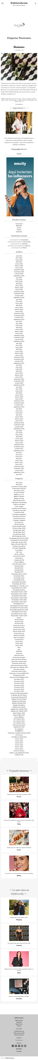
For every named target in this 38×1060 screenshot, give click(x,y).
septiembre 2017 (19, 450)
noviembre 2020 (19, 381)
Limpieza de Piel (19, 560)
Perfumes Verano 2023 (19, 671)
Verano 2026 (19, 749)
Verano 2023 (19, 743)
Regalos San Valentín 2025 (19, 711)
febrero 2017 (19, 462)
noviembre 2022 (19, 337)
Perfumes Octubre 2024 (19, 661)
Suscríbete (19, 1051)
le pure (6, 100)
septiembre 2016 (19, 472)
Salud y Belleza (19, 717)
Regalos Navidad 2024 (19, 703)
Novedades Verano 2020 (19, 614)
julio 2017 (19, 452)
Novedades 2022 (19, 578)
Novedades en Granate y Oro (19, 586)
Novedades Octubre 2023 (19, 598)
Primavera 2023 (19, 683)
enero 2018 (19, 442)
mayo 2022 (19, 347)
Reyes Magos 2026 (19, 715)
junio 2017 (19, 454)
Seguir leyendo (18, 108)
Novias (19, 618)
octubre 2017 (19, 448)
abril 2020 (19, 393)
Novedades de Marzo (19, 584)
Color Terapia (19, 506)
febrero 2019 (19, 419)
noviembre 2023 (19, 315)
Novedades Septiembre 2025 (19, 610)
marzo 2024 (19, 307)
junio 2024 (19, 301)
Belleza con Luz (19, 494)
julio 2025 (19, 278)
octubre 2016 (19, 470)
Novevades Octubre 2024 (19, 616)
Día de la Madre (19, 524)
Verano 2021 (19, 739)
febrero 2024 (19, 309)
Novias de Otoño (19, 627)
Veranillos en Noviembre (19, 737)
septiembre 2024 (19, 297)
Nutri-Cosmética (19, 637)
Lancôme (3, 100)
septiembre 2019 (19, 407)
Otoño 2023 (19, 645)
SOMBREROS (19, 731)
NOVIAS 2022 (19, 619)
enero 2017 (19, 464)
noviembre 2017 (19, 446)
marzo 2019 (19, 417)
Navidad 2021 (19, 568)
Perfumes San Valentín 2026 (19, 667)
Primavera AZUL (19, 691)
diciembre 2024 (19, 291)
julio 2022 (19, 343)
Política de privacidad (19, 1033)
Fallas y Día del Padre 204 (19, 544)
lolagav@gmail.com (19, 149)
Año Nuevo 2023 (19, 490)
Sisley (20, 101)
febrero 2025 (19, 288)
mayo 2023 (19, 325)
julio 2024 (19, 299)
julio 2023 (19, 321)
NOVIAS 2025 (19, 623)
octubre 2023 (19, 317)
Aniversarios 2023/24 (19, 488)
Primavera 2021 (19, 679)
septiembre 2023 (19, 319)
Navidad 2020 (19, 566)
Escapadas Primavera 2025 (19, 540)
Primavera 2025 (19, 687)
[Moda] (19, 817)
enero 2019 (19, 421)
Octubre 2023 (19, 639)
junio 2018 (19, 433)
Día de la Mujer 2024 (19, 528)
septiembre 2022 (19, 341)
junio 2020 (19, 389)
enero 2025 (19, 289)
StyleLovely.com (19, 3)
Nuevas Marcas (19, 633)
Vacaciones (19, 224)
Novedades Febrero (19, 590)
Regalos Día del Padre (19, 701)
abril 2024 (19, 305)
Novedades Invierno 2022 (19, 594)
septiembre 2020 (19, 385)
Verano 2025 (19, 747)
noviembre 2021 (19, 359)
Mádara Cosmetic (13, 100)
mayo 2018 (19, 435)
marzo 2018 (19, 439)
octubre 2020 (19, 383)
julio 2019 (19, 409)
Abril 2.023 (19, 482)
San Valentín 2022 (19, 721)
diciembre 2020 (19, 379)
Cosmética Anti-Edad (19, 510)
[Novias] (19, 791)
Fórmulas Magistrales (19, 548)
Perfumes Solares (19, 669)
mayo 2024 (19, 303)
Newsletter (19, 1049)
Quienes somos (19, 1020)
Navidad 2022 (19, 570)
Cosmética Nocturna (19, 516)
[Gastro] (19, 844)
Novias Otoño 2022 (19, 629)
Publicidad (19, 1022)
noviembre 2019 (19, 403)
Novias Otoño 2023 (19, 631)
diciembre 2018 (19, 423)
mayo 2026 (19, 260)
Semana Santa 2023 (19, 725)
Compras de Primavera (19, 508)
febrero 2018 (19, 440)
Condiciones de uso (19, 1031)
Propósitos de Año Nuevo (19, 695)
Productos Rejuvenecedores (19, 693)
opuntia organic (30, 100)
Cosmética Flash (19, 512)
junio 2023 (19, 323)
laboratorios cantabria (31, 98)
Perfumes (19, 653)
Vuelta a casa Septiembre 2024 (19, 753)
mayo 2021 (19, 369)
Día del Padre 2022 (19, 530)
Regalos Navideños (19, 705)
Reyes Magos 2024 (19, 713)
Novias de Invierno (19, 625)
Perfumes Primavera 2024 (19, 665)
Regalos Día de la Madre (19, 699)
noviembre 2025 (19, 272)
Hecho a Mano (19, 554)
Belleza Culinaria (19, 496)
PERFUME (19, 651)
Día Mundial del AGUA (19, 536)
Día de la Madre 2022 (19, 526)
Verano (19, 229)
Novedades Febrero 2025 (19, 592)
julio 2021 (19, 365)
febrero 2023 (19, 331)
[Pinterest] (19, 1046)
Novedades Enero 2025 (19, 588)
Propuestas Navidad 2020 (19, 697)
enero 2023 (19, 333)
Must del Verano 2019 (19, 564)
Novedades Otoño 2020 (19, 600)
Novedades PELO (19, 604)
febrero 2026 (19, 266)
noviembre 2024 (19, 293)
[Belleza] (19, 870)
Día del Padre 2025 (19, 534)
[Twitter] (15, 1046)
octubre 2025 (19, 274)
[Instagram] (22, 1046)
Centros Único (14, 98)
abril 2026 (19, 262)
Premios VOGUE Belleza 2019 (19, 677)
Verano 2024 (19, 745)
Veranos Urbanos (19, 751)
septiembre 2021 (19, 363)
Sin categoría (19, 729)
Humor (19, 228)
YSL (22, 101)
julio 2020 (19, 387)
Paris (19, 647)
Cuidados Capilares (19, 520)
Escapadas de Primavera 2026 (19, 538)
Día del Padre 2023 (19, 532)
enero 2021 (19, 377)
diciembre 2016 (19, 466)
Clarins (19, 98)
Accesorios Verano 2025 (19, 486)
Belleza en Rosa (19, 498)
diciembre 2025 (19, 270)
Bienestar (19, 226)
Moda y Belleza (19, 562)
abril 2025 (19, 284)
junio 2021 (19, 367)
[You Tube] (25, 1046)
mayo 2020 (19, 391)
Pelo (19, 649)
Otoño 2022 (19, 643)
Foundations (19, 550)
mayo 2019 (19, 413)
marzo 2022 (19, 351)
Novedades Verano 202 (19, 612)
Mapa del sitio (19, 1024)
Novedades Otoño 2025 (19, 602)
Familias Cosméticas (19, 546)
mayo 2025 (19, 282)
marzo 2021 (19, 373)
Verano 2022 (19, 741)
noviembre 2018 (19, 425)
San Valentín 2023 (19, 723)
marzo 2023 (19, 329)
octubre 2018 (19, 427)
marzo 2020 (19, 395)
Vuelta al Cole (19, 755)
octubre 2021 (19, 361)
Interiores (19, 232)
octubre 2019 (19, 405)
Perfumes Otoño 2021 (19, 663)
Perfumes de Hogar (19, 657)
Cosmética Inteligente (19, 514)
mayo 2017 (19, 456)
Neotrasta (24, 100)
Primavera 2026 (19, 689)
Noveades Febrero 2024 (19, 574)
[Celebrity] (19, 940)
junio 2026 (19, 258)
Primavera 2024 (19, 685)
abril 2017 (19, 458)
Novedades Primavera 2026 (19, 608)
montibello (19, 100)
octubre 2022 (19, 339)
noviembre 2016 (19, 468)
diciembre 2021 (19, 357)
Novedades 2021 (19, 576)
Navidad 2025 (19, 572)
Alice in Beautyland (7, 98)
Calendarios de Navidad (19, 502)
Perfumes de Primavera (19, 659)
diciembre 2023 (19, 313)
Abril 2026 (19, 484)
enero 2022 (19, 355)
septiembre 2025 (19, 276)
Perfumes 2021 (19, 655)
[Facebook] (12, 1046)
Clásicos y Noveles (19, 504)
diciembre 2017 (19, 444)
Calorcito (25, 244)
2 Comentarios (19, 104)
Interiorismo (19, 558)
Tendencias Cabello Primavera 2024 (19, 733)
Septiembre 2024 (19, 727)
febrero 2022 (19, 353)
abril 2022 (19, 349)
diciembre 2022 (19, 335)
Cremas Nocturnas (19, 518)
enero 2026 (19, 268)
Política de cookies (19, 1035)
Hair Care (19, 552)
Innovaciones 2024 (19, 556)
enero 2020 (19, 399)
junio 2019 (19, 411)
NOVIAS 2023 (19, 622)
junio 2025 (19, 280)
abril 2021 (19, 371)
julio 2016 (19, 474)
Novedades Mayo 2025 (19, 596)
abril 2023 (19, 327)
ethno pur (24, 98)
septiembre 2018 (19, 429)
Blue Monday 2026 (19, 500)
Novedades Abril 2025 (19, 582)
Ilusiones (19, 47)
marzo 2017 (19, 460)
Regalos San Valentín (19, 707)
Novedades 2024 (19, 580)
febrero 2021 (19, 375)
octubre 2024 (19, 295)
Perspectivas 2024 (19, 675)
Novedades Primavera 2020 (19, 606)
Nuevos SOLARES (19, 635)
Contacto (19, 1026)
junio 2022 (19, 345)
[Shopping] (19, 914)
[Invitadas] (19, 993)
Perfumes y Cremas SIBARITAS (19, 673)
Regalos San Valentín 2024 (19, 709)
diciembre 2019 (19, 401)
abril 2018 (19, 436)
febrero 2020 (19, 397)
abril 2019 (19, 415)
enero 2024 (19, 311)
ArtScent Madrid (19, 492)
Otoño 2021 (19, 641)
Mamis (25, 248)
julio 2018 (19, 431)
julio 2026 (19, 256)
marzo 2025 (19, 285)
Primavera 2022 (19, 681)
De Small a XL (19, 522)
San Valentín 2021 (19, 719)
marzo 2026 (19, 264)
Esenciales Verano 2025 (19, 542)
